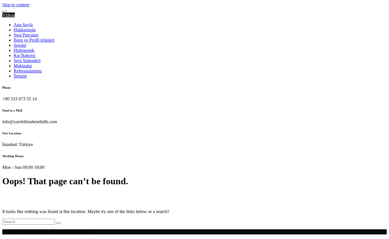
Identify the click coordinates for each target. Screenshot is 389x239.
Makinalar (23, 65)
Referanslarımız (28, 70)
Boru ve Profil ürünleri (34, 40)
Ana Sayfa (23, 24)
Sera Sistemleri (27, 60)
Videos (8, 15)
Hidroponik (24, 50)
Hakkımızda (25, 29)
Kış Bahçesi (24, 55)
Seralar (20, 45)
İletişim (20, 76)
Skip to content (15, 4)
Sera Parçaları (26, 35)
